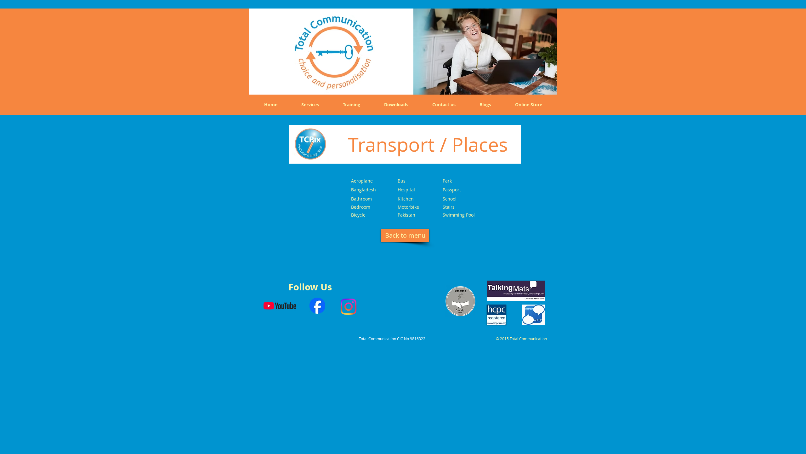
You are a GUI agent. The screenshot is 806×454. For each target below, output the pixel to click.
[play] (547, 85)
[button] (485, 50)
